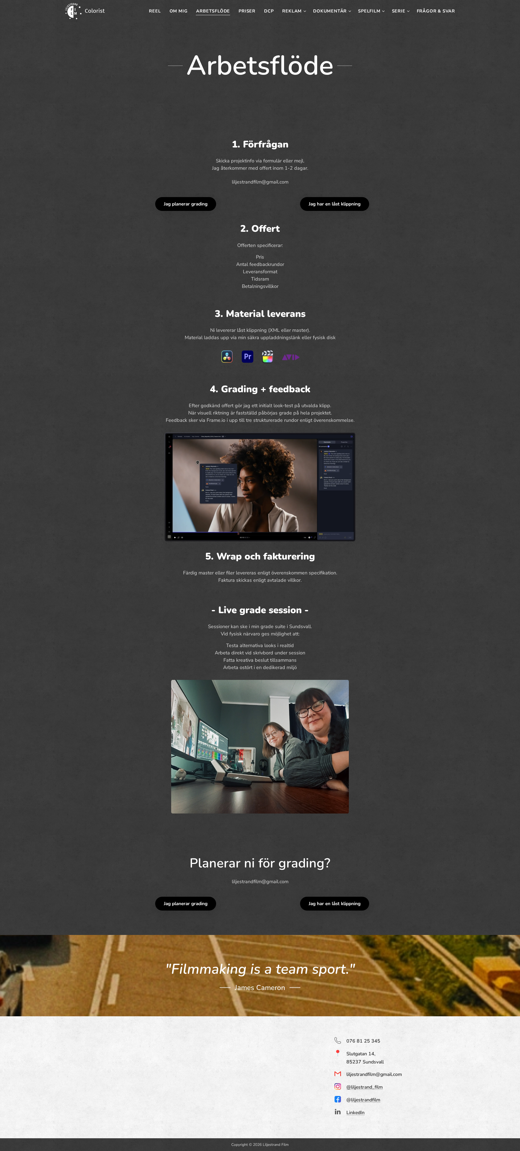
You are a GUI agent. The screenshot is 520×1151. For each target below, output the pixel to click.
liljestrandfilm (365, 1100)
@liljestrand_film (364, 1087)
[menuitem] (156, 11)
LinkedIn (355, 1112)
